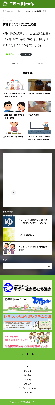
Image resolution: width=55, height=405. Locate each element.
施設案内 (27, 375)
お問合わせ (27, 392)
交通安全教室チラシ (11, 54)
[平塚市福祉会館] (25, 3)
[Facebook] (27, 354)
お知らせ (27, 370)
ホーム (27, 366)
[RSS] (32, 354)
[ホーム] (3, 11)
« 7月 (5, 205)
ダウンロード (26, 54)
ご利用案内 (27, 379)
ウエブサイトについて (27, 388)
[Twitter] (22, 354)
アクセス (27, 384)
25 (13, 192)
